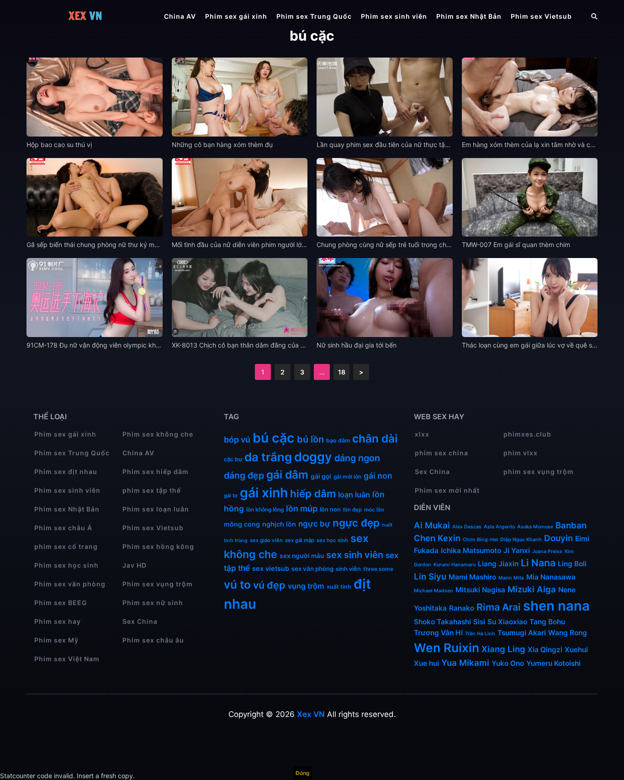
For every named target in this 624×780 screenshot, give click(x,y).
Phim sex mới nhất (447, 490)
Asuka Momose (535, 527)
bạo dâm (338, 440)
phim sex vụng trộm (538, 471)
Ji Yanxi (516, 550)
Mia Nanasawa (551, 577)
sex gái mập (299, 540)
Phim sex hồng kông (158, 546)
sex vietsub (270, 568)
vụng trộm (306, 585)
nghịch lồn (279, 524)
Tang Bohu (547, 621)
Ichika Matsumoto (471, 550)
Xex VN (311, 714)
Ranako (461, 608)
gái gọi (321, 476)
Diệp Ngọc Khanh (521, 540)
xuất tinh (339, 586)
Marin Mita (511, 578)
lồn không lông (265, 509)
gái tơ (231, 495)
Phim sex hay (57, 621)
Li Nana (538, 563)
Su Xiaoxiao (507, 621)
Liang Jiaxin (498, 563)
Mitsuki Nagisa (480, 589)
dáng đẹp (244, 475)
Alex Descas (466, 527)
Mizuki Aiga (532, 589)
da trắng (268, 457)
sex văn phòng (312, 568)
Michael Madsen (433, 591)
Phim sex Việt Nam (67, 659)
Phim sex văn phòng (70, 584)
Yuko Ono (508, 663)
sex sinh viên (354, 554)
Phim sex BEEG (60, 602)
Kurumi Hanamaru (455, 565)
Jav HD (134, 565)
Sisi (479, 621)
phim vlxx (520, 453)
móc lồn (374, 509)
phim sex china (441, 453)
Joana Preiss (547, 551)
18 (341, 372)
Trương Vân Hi (438, 632)
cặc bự (233, 459)
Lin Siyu (430, 576)
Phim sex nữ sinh (152, 602)
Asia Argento (499, 527)
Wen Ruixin (446, 647)
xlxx (422, 434)
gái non (378, 475)
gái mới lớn (347, 476)
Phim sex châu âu (153, 640)
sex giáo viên (266, 540)
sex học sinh (332, 540)
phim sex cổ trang (66, 546)
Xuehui (576, 649)
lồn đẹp (352, 509)
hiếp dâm (313, 493)
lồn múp (301, 508)
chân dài (374, 438)
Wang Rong (567, 632)
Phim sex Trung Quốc (314, 16)
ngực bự (314, 523)
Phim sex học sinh (66, 565)
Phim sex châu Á (63, 528)
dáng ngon (357, 458)
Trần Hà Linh (480, 634)
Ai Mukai (432, 525)
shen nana (556, 606)
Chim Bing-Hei (480, 540)
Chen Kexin (437, 538)
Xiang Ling (503, 649)
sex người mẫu (302, 555)
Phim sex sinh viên (394, 16)
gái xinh (264, 493)
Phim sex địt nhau (65, 471)
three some (378, 568)
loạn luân (354, 494)
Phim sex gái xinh (236, 16)
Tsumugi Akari (521, 632)
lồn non (330, 509)
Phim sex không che (157, 434)
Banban (571, 525)
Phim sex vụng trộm (157, 584)
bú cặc (274, 438)
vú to (237, 584)
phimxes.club (527, 434)
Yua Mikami (465, 663)
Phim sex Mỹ (56, 640)
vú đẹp (269, 585)
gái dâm (287, 474)
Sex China (140, 621)
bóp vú (237, 439)
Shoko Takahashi (442, 621)
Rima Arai (498, 607)
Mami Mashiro (472, 577)
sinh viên (348, 568)
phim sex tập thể (151, 490)
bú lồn (310, 439)
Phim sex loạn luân (155, 509)
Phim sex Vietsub (541, 16)
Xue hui (426, 663)
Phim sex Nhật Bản (469, 16)
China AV (180, 16)
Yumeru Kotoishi (553, 663)
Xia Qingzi (545, 649)
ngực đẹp (356, 522)
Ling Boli (572, 563)
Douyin (558, 538)
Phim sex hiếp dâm (155, 471)
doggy (313, 456)
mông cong (242, 524)
